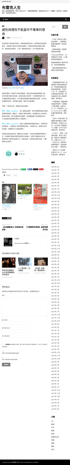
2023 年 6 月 (55, 264)
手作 (52, 427)
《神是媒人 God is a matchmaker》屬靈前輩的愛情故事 (59, 111)
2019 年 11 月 (55, 393)
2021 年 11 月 (55, 318)
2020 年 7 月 (55, 368)
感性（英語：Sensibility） (10, 111)
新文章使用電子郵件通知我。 (10, 359)
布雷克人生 (11, 7)
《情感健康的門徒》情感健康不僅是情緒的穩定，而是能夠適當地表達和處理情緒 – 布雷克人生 (59, 87)
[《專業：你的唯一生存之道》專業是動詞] (9, 193)
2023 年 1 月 (55, 277)
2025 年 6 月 (55, 208)
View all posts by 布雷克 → (22, 243)
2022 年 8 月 (55, 290)
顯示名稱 (5, 320)
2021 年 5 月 (55, 337)
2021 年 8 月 (55, 327)
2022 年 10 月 (55, 283)
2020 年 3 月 (55, 381)
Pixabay (21, 88)
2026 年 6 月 (55, 173)
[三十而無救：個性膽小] (25, 189)
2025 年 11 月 (55, 195)
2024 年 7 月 (55, 227)
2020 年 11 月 (55, 356)
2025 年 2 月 (55, 220)
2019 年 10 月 (55, 396)
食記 (52, 449)
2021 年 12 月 (55, 315)
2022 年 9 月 (55, 286)
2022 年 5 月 (55, 299)
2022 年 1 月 (55, 312)
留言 (3, 295)
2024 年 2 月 (55, 239)
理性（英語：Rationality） (11, 124)
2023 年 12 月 (55, 245)
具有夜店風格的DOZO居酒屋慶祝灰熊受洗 (8, 272)
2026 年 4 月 (55, 179)
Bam (37, 462)
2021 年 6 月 (55, 334)
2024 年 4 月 (55, 233)
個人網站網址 (6, 336)
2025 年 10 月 (55, 198)
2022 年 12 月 (55, 280)
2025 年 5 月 (55, 211)
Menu (6, 19)
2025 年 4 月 (55, 214)
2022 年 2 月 (55, 308)
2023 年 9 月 (55, 255)
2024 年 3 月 (55, 236)
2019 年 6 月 (55, 409)
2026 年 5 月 (55, 176)
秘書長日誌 (55, 437)
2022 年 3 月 (55, 305)
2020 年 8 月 (55, 365)
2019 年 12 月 (55, 390)
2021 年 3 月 (55, 343)
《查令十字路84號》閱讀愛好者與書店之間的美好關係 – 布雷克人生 (59, 121)
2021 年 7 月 (55, 330)
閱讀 (52, 440)
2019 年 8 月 (55, 403)
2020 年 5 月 (55, 374)
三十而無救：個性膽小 (24, 195)
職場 (9, 218)
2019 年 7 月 (55, 406)
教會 (52, 431)
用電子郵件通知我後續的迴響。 (11, 353)
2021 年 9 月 (55, 324)
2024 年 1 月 (55, 242)
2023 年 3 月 (55, 271)
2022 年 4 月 (55, 302)
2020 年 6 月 (55, 371)
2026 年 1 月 (55, 189)
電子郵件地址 (6, 328)
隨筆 (3, 26)
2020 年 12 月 (55, 352)
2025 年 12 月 (55, 192)
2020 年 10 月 (55, 359)
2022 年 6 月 (55, 296)
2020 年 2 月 (55, 384)
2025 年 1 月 (55, 223)
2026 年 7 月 (55, 170)
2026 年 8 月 (55, 167)
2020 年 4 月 (55, 378)
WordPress (30, 462)
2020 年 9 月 (55, 362)
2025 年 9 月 (55, 201)
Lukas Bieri (11, 88)
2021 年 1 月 (55, 349)
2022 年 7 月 (55, 293)
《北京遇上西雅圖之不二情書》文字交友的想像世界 (59, 127)
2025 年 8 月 (55, 205)
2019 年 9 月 (55, 400)
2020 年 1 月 (55, 387)
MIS (52, 421)
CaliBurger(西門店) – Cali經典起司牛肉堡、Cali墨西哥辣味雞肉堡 (59, 57)
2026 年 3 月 (55, 183)
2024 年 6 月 (55, 230)
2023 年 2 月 (55, 274)
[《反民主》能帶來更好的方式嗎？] (40, 194)
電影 (52, 446)
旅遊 (52, 434)
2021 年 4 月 (55, 340)
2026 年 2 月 (55, 186)
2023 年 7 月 (55, 261)
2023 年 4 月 (55, 267)
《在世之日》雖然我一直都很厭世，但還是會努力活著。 (59, 144)
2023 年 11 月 (55, 249)
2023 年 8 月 (55, 258)
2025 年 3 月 (55, 217)
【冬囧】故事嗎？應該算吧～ (40, 269)
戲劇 (52, 424)
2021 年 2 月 (55, 346)
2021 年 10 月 (55, 321)
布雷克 (8, 38)
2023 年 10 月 (55, 252)
